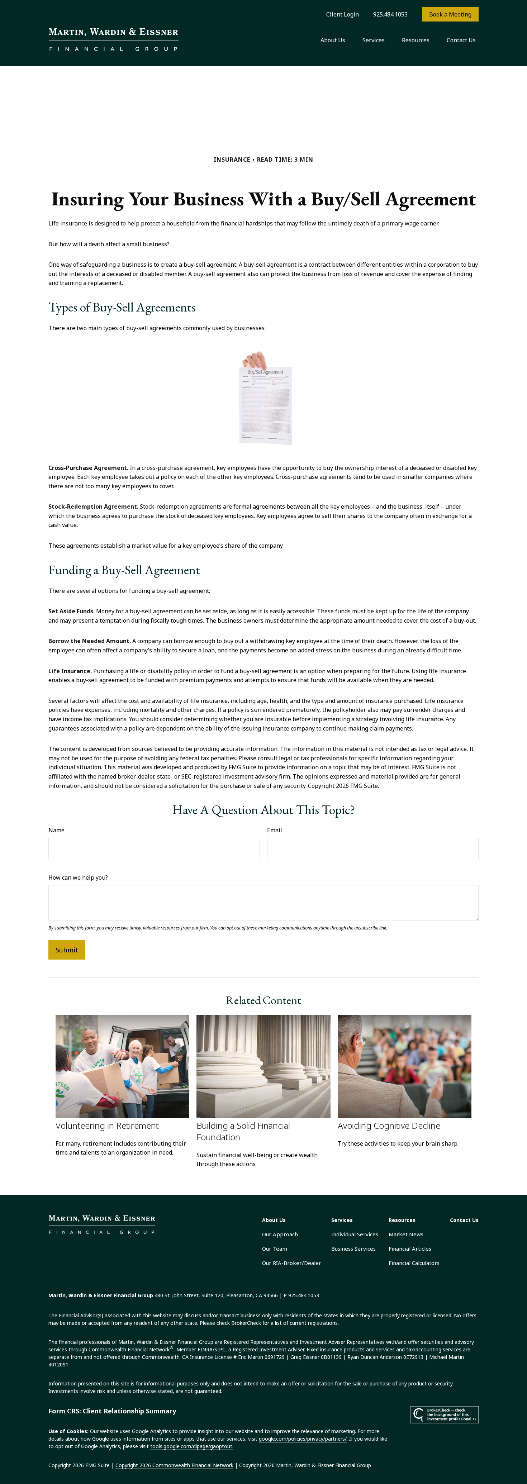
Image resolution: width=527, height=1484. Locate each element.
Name (56, 830)
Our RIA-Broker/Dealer (291, 1262)
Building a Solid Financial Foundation (243, 1131)
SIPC (219, 1349)
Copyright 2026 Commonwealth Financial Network (174, 1465)
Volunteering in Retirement (107, 1125)
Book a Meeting (450, 14)
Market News (406, 1234)
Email (274, 830)
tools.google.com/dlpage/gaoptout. (191, 1446)
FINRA (205, 1349)
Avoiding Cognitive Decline (389, 1125)
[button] (333, 40)
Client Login (342, 14)
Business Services (353, 1248)
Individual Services (354, 1234)
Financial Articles (410, 1248)
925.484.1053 (390, 14)
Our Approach (280, 1234)
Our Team (274, 1248)
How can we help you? (78, 877)
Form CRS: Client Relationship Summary (112, 1411)
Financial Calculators (414, 1262)
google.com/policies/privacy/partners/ (303, 1438)
